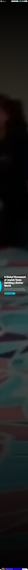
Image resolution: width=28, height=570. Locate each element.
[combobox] (24, 569)
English (25, 569)
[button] (1, 1)
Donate (20, 1)
